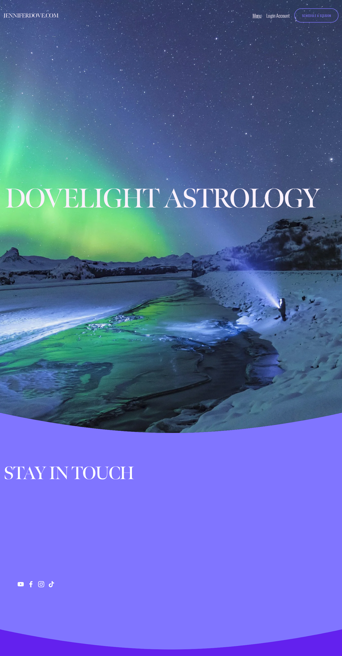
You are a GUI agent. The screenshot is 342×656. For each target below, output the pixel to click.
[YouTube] (20, 584)
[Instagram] (41, 584)
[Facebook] (31, 584)
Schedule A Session (316, 15)
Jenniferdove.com (30, 15)
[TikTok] (51, 584)
